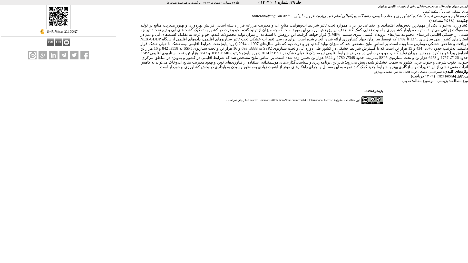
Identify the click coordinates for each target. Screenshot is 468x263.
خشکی (423, 72)
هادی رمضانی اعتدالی (455, 11)
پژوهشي (442, 81)
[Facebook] (84, 55)
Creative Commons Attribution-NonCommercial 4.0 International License (290, 100)
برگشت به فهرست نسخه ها (184, 2)
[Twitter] (74, 55)
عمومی (406, 81)
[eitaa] (32, 55)
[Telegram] (63, 55)
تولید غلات (410, 72)
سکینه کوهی (430, 11)
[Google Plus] (43, 55)
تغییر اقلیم (435, 72)
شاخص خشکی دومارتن (388, 72)
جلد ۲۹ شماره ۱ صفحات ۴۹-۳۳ (221, 2)
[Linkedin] (53, 55)
